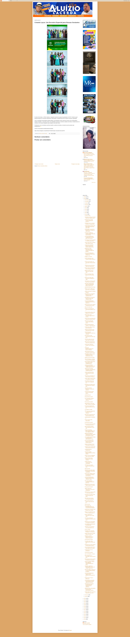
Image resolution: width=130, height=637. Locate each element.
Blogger (70, 630)
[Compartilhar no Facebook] (54, 133)
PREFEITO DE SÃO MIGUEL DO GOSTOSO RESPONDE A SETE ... (90, 589)
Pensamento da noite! (89, 396)
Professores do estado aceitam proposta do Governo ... (89, 220)
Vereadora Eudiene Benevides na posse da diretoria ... (89, 389)
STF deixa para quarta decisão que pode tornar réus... (89, 466)
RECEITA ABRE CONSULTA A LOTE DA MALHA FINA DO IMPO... (90, 570)
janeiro (86, 596)
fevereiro (86, 594)
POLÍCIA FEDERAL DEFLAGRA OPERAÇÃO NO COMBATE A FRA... (90, 431)
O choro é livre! (87, 215)
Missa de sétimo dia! (88, 307)
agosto (86, 206)
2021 (85, 603)
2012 (85, 617)
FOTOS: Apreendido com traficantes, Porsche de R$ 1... (90, 262)
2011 (85, 619)
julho (86, 207)
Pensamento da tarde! (89, 401)
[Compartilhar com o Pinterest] (55, 133)
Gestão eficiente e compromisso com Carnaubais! (88, 462)
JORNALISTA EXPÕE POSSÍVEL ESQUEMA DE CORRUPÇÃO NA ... (90, 369)
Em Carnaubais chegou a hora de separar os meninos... (89, 399)
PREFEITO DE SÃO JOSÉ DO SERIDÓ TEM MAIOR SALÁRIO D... (90, 471)
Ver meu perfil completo (87, 624)
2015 (85, 612)
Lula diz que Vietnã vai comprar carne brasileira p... (89, 345)
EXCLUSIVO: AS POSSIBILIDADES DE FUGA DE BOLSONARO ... (90, 506)
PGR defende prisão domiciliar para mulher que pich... (90, 336)
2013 (85, 615)
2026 (85, 196)
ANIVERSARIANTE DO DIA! (90, 287)
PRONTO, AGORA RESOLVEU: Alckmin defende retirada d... (89, 537)
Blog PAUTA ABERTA (88, 152)
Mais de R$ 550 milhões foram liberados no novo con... (89, 427)
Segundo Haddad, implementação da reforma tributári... (90, 452)
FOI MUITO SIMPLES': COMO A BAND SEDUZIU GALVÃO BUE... (90, 233)
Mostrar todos (93, 182)
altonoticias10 (86, 171)
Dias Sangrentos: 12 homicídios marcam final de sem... (90, 556)
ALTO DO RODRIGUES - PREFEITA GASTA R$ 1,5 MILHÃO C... (90, 302)
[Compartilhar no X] (53, 133)
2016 (85, 611)
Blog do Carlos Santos (88, 159)
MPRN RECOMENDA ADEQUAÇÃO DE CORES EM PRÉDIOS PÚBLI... (90, 434)
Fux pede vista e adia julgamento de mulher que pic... (90, 542)
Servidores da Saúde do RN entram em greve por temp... (90, 495)
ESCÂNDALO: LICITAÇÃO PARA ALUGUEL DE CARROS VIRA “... (90, 294)
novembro (87, 201)
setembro (87, 204)
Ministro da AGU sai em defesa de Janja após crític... (89, 271)
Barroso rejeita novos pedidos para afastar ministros (89, 459)
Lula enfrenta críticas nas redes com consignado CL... (89, 381)
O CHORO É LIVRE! (88, 409)
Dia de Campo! (87, 529)
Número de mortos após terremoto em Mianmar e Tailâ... (89, 278)
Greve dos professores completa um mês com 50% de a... (90, 519)
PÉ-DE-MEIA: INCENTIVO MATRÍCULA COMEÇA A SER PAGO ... (90, 230)
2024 (85, 598)
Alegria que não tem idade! (90, 357)
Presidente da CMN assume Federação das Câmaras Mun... (90, 385)
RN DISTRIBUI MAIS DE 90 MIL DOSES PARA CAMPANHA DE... (90, 362)
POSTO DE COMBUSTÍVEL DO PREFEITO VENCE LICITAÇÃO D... (90, 474)
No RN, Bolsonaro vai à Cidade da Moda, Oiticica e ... (90, 259)
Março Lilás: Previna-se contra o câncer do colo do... (89, 501)
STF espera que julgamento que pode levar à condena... (90, 412)
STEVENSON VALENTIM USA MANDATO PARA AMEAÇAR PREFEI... (89, 581)
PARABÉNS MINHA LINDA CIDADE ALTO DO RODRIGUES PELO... (90, 355)
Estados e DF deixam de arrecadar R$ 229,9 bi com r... (90, 309)
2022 (85, 601)
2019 (85, 606)
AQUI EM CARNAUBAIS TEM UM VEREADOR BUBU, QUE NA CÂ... (89, 284)
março (86, 214)
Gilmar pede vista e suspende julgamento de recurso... (89, 315)
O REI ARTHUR (88, 395)
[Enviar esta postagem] (49, 133)
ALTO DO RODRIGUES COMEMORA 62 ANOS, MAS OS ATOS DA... (89, 237)
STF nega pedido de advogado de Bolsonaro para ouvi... (89, 481)
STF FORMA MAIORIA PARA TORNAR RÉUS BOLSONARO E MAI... (90, 438)
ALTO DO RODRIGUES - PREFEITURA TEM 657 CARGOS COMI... (89, 478)
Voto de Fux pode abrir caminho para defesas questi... (89, 321)
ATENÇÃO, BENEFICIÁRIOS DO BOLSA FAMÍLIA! (89, 348)
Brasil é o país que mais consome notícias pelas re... (89, 275)
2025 (85, 198)
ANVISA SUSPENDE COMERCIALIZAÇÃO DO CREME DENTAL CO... (90, 366)
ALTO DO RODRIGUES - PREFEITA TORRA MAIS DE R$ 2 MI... (90, 254)
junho (86, 209)
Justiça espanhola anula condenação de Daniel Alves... (89, 373)
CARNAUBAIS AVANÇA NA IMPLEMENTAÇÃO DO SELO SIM (90, 226)
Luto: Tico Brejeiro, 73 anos (90, 553)
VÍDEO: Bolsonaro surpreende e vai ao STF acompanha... (90, 489)
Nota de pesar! (87, 468)
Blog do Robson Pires (88, 163)
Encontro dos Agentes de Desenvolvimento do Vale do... (90, 407)
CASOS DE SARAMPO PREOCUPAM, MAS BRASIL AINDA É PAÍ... (89, 246)
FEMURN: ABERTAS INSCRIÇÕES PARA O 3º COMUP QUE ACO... (90, 567)
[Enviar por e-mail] (51, 133)
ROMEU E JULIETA (88, 256)
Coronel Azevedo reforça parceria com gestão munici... (89, 392)
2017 (85, 609)
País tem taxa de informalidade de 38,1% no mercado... (90, 333)
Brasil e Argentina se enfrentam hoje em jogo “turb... (89, 515)
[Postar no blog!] (52, 133)
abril (86, 212)
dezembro (87, 199)
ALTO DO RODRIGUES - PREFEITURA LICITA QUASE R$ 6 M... (89, 441)
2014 (85, 614)
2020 (85, 604)
